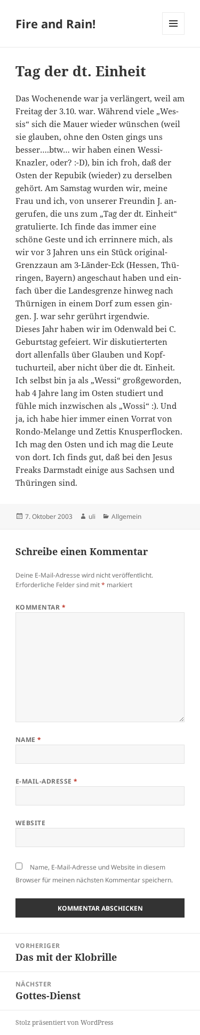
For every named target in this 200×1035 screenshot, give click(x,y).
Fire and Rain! (55, 23)
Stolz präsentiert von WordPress (64, 1022)
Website (30, 822)
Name (28, 739)
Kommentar (40, 607)
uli (92, 516)
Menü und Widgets (174, 34)
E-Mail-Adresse (46, 781)
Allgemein (126, 516)
